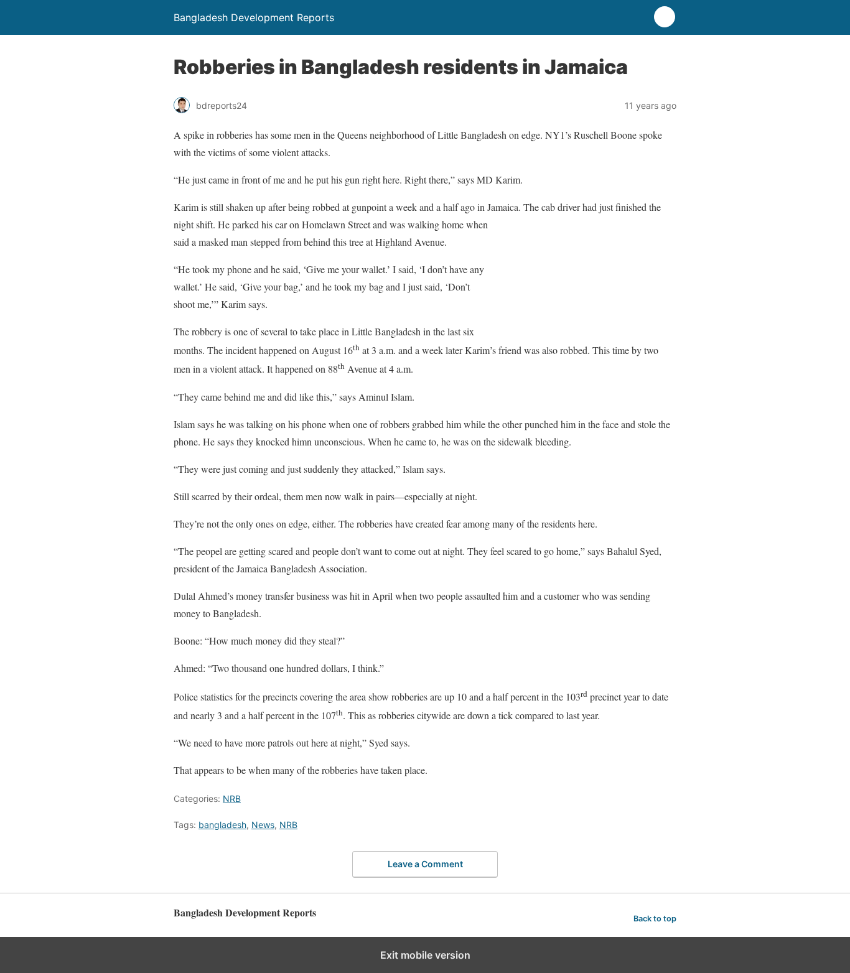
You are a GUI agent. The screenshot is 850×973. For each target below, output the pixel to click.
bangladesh (222, 824)
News (262, 824)
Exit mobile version (425, 955)
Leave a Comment (425, 864)
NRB (232, 798)
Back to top (654, 918)
